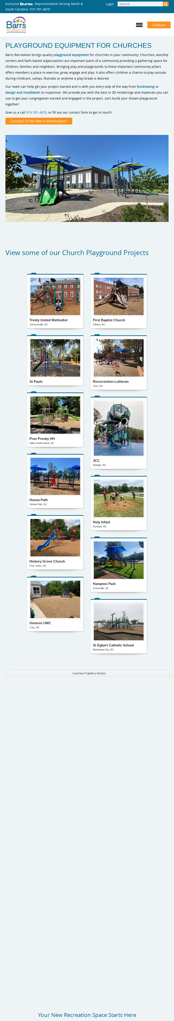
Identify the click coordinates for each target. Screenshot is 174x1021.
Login (110, 4)
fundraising (146, 86)
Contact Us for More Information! (38, 121)
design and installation (22, 92)
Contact (159, 24)
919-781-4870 (40, 9)
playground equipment (71, 55)
